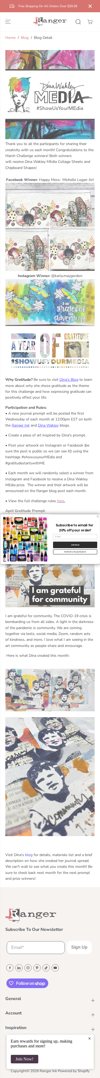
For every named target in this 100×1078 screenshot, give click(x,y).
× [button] (89, 1038)
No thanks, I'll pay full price (75, 552)
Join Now (75, 544)
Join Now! (24, 1059)
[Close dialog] (98, 516)
